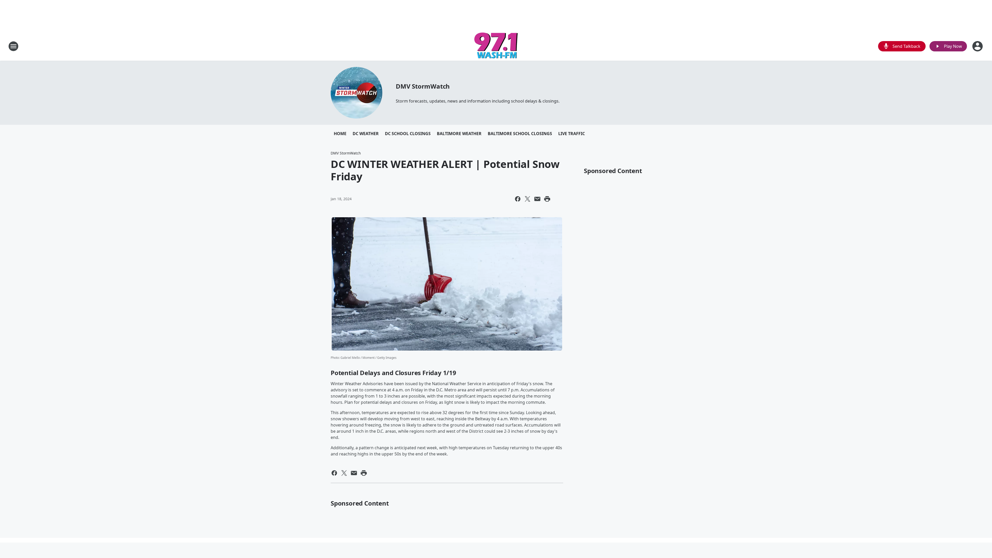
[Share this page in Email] (537, 199)
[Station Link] (496, 46)
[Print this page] (547, 199)
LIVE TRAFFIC (571, 133)
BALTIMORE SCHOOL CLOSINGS (520, 133)
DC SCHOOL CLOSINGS (408, 133)
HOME (340, 133)
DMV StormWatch (423, 86)
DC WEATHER (366, 133)
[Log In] (978, 46)
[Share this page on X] (527, 199)
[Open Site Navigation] (13, 46)
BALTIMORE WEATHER (459, 133)
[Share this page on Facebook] (517, 199)
